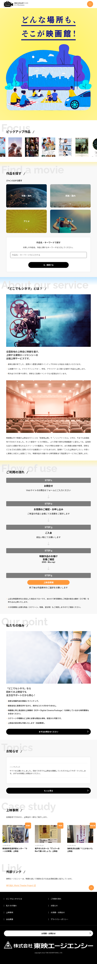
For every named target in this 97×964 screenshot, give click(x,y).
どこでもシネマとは (14, 899)
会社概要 (9, 919)
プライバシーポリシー (59, 919)
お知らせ (54, 906)
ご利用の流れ (56, 899)
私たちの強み (11, 906)
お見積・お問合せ (58, 912)
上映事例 (9, 912)
